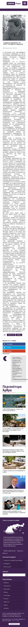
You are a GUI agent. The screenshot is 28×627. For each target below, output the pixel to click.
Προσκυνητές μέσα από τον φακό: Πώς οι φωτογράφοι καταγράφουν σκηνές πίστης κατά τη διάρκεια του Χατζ (13, 451)
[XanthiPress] (14, 3)
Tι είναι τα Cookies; (15, 620)
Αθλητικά (6, 602)
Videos (6, 605)
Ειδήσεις (6, 582)
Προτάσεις (7, 589)
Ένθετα (6, 592)
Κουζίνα (6, 598)
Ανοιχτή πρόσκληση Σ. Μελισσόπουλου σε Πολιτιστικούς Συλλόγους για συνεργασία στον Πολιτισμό (13, 492)
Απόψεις (19, 334)
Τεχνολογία (7, 586)
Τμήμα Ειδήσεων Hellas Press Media (17, 358)
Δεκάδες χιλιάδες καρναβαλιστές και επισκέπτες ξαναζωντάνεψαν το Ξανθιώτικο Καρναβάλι (14, 512)
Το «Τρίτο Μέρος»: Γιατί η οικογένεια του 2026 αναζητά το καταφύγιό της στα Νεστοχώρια (13, 430)
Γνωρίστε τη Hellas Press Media (13, 560)
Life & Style (7, 595)
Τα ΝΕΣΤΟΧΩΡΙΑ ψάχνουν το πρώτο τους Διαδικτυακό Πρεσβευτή (13, 409)
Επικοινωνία (7, 567)
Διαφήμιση (7, 563)
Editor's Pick (11, 334)
